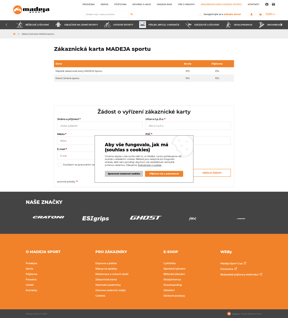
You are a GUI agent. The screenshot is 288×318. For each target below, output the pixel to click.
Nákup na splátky (106, 268)
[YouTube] (273, 4)
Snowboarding (173, 285)
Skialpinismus (172, 279)
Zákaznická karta (106, 279)
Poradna (31, 279)
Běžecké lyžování (174, 274)
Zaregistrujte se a (222, 14)
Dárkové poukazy (174, 295)
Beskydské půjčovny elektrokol (239, 274)
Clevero (236, 314)
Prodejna (31, 263)
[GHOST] (95, 218)
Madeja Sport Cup (231, 263)
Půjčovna (31, 274)
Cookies (100, 295)
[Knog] (144, 219)
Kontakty (31, 290)
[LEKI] (241, 219)
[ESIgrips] (47, 219)
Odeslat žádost (212, 173)
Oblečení (169, 290)
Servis (29, 268)
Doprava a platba (106, 263)
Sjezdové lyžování (174, 268)
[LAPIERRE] (192, 219)
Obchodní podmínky (108, 285)
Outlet (30, 285)
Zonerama (227, 269)
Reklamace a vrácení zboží (111, 274)
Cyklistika (170, 263)
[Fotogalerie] (266, 4)
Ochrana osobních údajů (110, 290)
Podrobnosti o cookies (149, 165)
